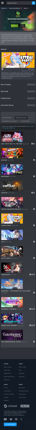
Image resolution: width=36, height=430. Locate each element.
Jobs (20, 370)
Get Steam (22, 387)
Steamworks (7, 373)
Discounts (26, 121)
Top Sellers (6, 117)
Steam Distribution (9, 376)
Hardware (21, 373)
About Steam (7, 367)
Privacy (6, 387)
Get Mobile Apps (10, 424)
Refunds (6, 400)
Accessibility (7, 391)
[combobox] (19, 3)
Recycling (21, 376)
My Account (22, 397)
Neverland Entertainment (18, 19)
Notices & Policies (9, 394)
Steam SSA (7, 370)
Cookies (6, 397)
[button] (4, 8)
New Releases (21, 117)
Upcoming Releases (9, 121)
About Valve (22, 367)
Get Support (22, 394)
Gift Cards (7, 380)
